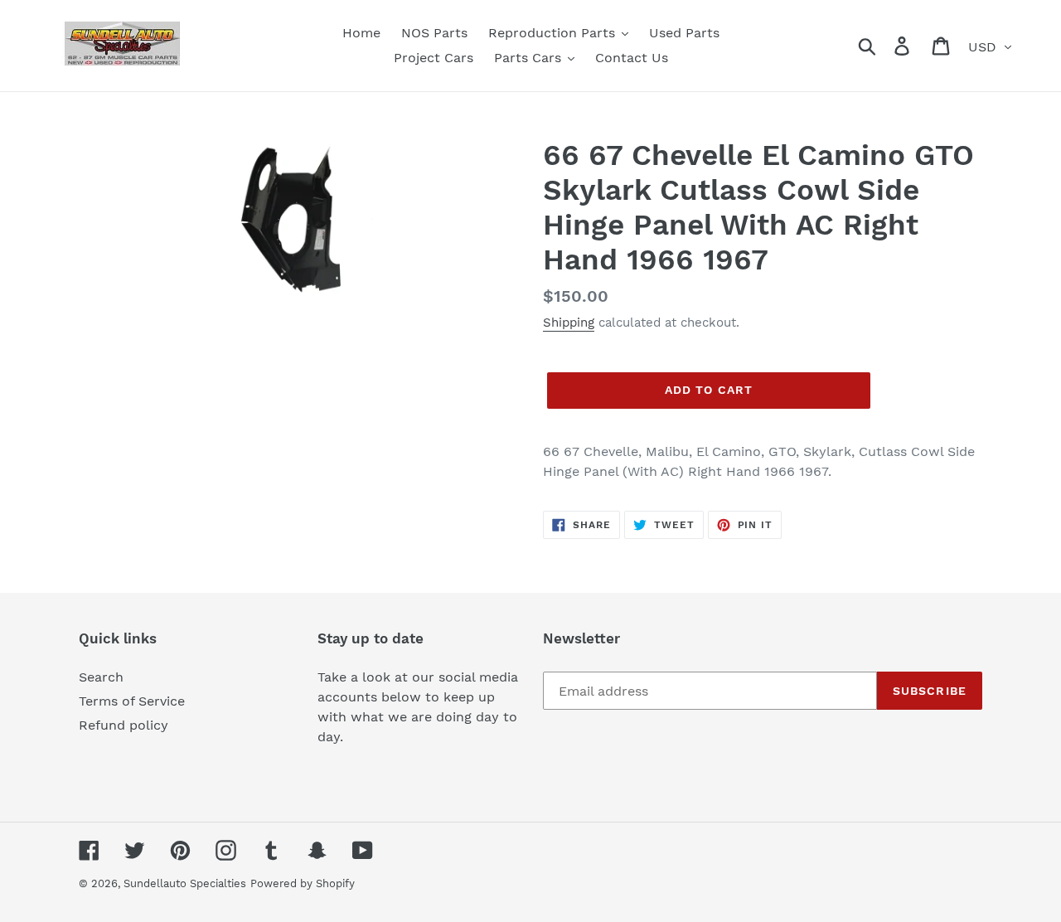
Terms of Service (132, 701)
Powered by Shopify (302, 883)
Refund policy (123, 725)
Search (101, 677)
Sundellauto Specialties (185, 883)
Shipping (568, 322)
